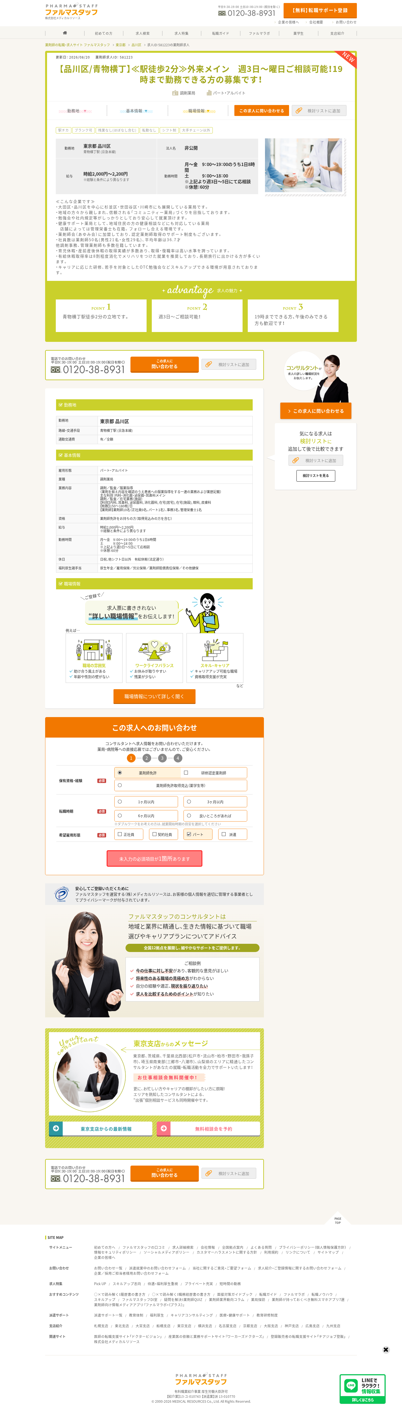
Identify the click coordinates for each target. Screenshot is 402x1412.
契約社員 (165, 834)
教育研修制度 (267, 1315)
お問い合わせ (346, 22)
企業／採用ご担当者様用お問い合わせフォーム (131, 1273)
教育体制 (136, 1315)
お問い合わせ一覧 (108, 1268)
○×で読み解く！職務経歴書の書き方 (181, 1294)
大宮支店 (143, 1325)
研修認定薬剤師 (213, 772)
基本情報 (134, 110)
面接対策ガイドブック (235, 1294)
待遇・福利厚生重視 (163, 1283)
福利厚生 (157, 1315)
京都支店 (250, 1325)
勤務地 (73, 110)
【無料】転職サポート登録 (320, 10)
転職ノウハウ (322, 1294)
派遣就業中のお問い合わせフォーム (157, 1268)
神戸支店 (292, 1325)
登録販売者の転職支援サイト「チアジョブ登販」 (308, 1336)
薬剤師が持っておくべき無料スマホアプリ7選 (308, 1299)
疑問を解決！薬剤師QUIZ (183, 1299)
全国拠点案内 (232, 1247)
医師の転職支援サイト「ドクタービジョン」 (128, 1336)
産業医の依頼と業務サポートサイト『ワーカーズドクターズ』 (216, 1336)
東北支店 (122, 1325)
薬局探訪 (258, 1299)
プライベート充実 (199, 1283)
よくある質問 (261, 1247)
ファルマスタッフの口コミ (144, 1247)
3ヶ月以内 (215, 801)
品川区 (136, 44)
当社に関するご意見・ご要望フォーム (222, 1268)
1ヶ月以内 (146, 801)
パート (198, 834)
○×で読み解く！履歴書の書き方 (119, 1294)
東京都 (121, 44)
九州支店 (333, 1325)
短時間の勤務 (230, 1283)
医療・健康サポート (235, 1315)
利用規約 (271, 1252)
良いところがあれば (215, 815)
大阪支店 (271, 1325)
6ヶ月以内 (146, 815)
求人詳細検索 (183, 1247)
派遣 (232, 834)
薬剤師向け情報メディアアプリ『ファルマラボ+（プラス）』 (139, 1304)
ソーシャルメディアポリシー (167, 1252)
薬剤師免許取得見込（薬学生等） (181, 785)
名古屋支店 (228, 1325)
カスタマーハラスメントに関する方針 (227, 1252)
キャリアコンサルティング (192, 1315)
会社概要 (316, 22)
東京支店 (184, 1325)
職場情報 (196, 110)
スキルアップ (104, 1299)
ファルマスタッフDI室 (140, 1299)
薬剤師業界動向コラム (226, 1299)
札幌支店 (101, 1325)
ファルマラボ (294, 1294)
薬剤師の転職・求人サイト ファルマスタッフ (77, 44)
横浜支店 (205, 1325)
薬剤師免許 (148, 772)
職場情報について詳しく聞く (154, 696)
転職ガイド (268, 1294)
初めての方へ (104, 1247)
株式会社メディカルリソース (117, 1341)
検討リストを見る (316, 475)
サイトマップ (328, 1252)
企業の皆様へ (288, 22)
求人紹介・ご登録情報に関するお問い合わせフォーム (300, 1268)
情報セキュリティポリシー (115, 1252)
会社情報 (208, 1247)
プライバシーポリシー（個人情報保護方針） (312, 1247)
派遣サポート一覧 (108, 1315)
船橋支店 (163, 1325)
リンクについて (298, 1252)
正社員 (129, 834)
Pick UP (100, 1283)
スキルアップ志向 (127, 1283)
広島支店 (312, 1325)
